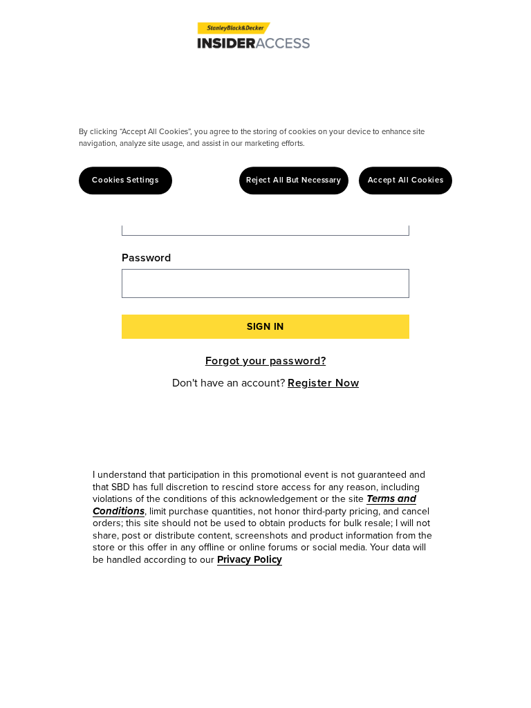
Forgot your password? (265, 361)
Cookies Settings (125, 180)
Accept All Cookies (405, 180)
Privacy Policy (249, 559)
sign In (265, 326)
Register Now (323, 383)
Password (146, 257)
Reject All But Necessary (294, 180)
